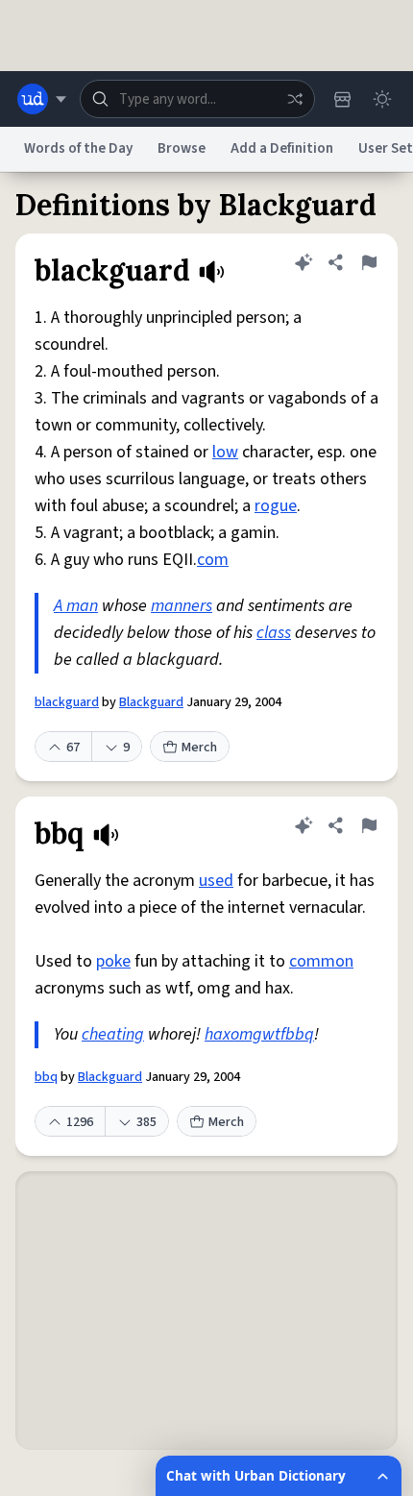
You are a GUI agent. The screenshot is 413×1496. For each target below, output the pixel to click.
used (216, 881)
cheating (113, 1034)
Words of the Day (78, 148)
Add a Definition (282, 148)
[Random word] (294, 98)
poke (113, 961)
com (213, 560)
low (225, 452)
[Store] (342, 99)
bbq (46, 1077)
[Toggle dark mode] (382, 99)
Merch (199, 747)
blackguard (67, 702)
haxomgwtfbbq (259, 1034)
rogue (276, 506)
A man (76, 606)
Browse (182, 148)
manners (181, 606)
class (273, 633)
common (321, 961)
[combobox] (197, 99)
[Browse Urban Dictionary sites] (42, 99)
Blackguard (151, 702)
